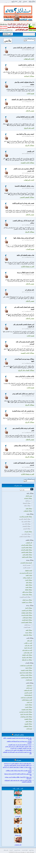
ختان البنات (29, 702)
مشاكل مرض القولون (27, 602)
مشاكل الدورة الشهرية (25, 597)
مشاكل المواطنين (28, 511)
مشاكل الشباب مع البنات (26, 675)
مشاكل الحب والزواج (27, 657)
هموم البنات (30, 93)
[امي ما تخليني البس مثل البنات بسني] (6, 52)
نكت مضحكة (18, 835)
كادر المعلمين (29, 542)
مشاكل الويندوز (26, 528)
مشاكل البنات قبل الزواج (26, 714)
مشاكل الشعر (28, 721)
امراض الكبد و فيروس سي (25, 573)
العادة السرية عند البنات (26, 697)
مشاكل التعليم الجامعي (26, 552)
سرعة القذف (27, 624)
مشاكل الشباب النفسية (26, 670)
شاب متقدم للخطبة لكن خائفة (25, 255)
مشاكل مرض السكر (27, 600)
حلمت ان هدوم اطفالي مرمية (25, 272)
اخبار (20, 1)
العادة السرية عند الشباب (26, 665)
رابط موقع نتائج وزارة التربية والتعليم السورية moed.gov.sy (17, 763)
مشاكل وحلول (32, 1)
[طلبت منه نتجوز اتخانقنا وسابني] (6, 122)
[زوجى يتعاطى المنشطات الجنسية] (6, 191)
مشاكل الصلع (29, 585)
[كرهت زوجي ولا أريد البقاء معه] (6, 139)
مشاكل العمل (29, 508)
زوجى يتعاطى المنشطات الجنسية (24, 186)
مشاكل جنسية (28, 632)
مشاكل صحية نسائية (27, 594)
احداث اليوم (14, 1)
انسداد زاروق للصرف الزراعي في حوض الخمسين (19, 744)
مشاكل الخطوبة (28, 719)
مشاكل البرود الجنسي (27, 610)
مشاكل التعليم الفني (27, 554)
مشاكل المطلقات (28, 726)
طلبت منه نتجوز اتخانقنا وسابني (25, 116)
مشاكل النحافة (28, 589)
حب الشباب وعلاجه (27, 577)
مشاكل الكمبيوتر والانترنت (25, 516)
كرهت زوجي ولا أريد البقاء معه (25, 134)
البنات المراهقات (29, 59)
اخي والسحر (30, 151)
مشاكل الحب (29, 638)
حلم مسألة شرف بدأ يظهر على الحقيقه (23, 99)
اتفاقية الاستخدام (25, 850)
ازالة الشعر (29, 685)
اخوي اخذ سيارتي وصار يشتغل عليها (24, 238)
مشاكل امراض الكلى (27, 592)
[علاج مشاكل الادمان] (18, 30)
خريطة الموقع (31, 850)
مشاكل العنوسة (28, 724)
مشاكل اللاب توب (26, 524)
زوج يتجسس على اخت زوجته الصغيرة (23, 411)
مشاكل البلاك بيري (26, 534)
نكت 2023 (17, 797)
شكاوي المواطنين (19, 734)
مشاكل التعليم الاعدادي (26, 550)
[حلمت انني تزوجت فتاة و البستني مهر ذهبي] (6, 433)
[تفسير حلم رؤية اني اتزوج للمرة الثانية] (6, 208)
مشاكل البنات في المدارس (25, 712)
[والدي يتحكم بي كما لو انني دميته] (6, 381)
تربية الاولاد (27, 500)
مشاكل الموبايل (28, 531)
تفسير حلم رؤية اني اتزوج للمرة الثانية (23, 203)
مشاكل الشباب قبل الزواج (26, 370)
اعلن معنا (11, 850)
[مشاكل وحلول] (18, 20)
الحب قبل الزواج (29, 128)
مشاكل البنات (29, 683)
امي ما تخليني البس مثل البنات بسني (23, 47)
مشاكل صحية (29, 560)
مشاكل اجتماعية (29, 76)
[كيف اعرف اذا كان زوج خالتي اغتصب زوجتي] (6, 225)
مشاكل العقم (29, 630)
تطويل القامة (29, 575)
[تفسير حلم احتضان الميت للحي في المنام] (6, 312)
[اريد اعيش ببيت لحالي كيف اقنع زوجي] (6, 398)
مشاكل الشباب (29, 663)
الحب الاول (29, 640)
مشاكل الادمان (28, 580)
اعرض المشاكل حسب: (29, 38)
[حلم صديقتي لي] (6, 295)
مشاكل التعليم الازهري (26, 547)
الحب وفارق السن (28, 652)
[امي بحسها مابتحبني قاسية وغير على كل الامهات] (6, 329)
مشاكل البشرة (28, 707)
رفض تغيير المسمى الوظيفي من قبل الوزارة (20, 748)
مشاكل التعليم (29, 540)
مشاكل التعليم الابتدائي (26, 545)
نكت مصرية (18, 806)
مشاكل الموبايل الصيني (24, 536)
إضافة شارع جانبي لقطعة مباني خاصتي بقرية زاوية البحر (18, 750)
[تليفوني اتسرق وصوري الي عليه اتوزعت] (6, 347)
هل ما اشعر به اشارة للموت (26, 65)
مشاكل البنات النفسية (27, 163)
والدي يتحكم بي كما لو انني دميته (24, 376)
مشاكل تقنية (30, 514)
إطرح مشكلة (6, 850)
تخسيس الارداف (26, 565)
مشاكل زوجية (29, 605)
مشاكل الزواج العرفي (27, 620)
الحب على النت (28, 645)
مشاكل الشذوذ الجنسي (26, 677)
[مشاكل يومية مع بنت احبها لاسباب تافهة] (6, 364)
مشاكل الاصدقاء (26, 503)
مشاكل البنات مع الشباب (26, 716)
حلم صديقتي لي (29, 290)
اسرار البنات (29, 688)
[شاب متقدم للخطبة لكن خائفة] (6, 260)
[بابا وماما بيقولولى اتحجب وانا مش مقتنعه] (6, 87)
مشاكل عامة (30, 493)
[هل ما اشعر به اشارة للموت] (6, 70)
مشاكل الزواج (28, 668)
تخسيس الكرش (26, 567)
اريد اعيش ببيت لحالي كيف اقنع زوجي (23, 393)
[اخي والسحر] (6, 156)
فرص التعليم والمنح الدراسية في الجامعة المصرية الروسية (17, 765)
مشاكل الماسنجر (26, 526)
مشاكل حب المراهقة (27, 659)
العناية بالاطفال (28, 570)
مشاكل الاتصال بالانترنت (24, 519)
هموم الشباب (30, 249)
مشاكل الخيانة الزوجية (26, 615)
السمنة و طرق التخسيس (26, 562)
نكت (18, 825)
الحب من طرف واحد (27, 650)
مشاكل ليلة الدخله (27, 635)
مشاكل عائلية (27, 505)
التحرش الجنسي (28, 692)
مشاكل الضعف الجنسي (27, 197)
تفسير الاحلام (30, 111)
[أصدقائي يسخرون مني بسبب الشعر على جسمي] (6, 174)
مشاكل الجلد (29, 582)
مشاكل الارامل (28, 704)
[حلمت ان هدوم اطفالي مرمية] (6, 277)
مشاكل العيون (28, 587)
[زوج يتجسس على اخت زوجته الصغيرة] (6, 416)
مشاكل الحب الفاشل (27, 655)
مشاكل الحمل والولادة (26, 612)
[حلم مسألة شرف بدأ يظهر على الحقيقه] (6, 104)
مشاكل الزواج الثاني (27, 617)
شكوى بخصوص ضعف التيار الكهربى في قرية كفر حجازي (18, 746)
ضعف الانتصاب (27, 627)
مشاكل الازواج (29, 145)
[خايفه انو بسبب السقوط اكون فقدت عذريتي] (6, 468)
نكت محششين (17, 844)
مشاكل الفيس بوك (25, 521)
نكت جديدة (18, 816)
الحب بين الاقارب (28, 643)
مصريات (25, 1)
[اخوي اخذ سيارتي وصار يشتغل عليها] (6, 243)
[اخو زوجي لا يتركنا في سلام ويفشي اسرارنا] (6, 450)
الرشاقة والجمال (28, 695)
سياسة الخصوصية (17, 850)
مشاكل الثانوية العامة (27, 557)
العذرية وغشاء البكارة (27, 266)
